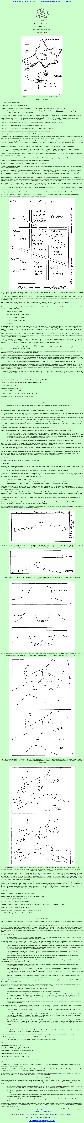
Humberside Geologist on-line (50, 1)
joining (46, 1114)
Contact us (68, 1)
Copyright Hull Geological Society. (42, 1111)
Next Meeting (17, 1)
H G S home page (30, 1)
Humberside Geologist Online (42, 1120)
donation (68, 1114)
